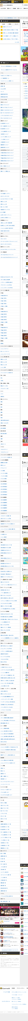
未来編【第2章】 (4, 316)
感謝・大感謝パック (4, 776)
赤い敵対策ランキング (5, 123)
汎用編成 (14, 8)
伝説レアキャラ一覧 (4, 805)
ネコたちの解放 (4, 478)
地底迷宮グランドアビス (5, 209)
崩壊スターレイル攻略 (16, 997)
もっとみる (17, 42)
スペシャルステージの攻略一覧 (7, 372)
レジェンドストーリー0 (5, 354)
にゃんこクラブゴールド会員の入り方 (8, 763)
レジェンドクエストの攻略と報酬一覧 (8, 529)
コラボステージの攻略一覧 (6, 515)
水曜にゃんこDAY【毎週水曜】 (7, 222)
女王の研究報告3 (4, 489)
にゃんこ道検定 (4, 537)
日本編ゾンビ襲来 (4, 306)
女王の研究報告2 (4, 486)
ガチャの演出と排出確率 (5, 279)
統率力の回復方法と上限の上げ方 (7, 598)
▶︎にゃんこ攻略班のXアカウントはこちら (9, 69)
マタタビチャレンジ (4, 452)
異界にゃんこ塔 (4, 204)
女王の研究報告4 (4, 492)
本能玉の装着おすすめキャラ (6, 558)
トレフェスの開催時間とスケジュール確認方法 (9, 638)
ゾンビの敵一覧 (4, 877)
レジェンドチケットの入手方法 (7, 287)
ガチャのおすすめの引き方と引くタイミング (9, 257)
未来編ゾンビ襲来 (4, 322)
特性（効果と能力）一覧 (5, 901)
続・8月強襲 (3, 212)
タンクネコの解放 (4, 473)
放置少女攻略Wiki (15, 1007)
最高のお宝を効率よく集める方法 (7, 635)
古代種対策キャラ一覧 (5, 845)
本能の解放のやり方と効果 (6, 547)
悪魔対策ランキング (4, 144)
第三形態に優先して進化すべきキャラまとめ (9, 619)
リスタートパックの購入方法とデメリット (9, 584)
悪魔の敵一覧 (3, 882)
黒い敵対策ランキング (5, 128)
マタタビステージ (4, 449)
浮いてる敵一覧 (4, 864)
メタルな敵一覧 (4, 866)
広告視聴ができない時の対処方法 (7, 704)
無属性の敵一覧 (4, 856)
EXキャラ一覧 (3, 816)
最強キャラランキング (7, 26)
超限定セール (3, 773)
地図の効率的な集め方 (5, 420)
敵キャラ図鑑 (3, 853)
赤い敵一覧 (3, 858)
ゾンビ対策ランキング (5, 139)
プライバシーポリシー (21, 988)
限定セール (3, 770)
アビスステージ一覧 (4, 388)
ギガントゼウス (4, 238)
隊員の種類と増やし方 (5, 723)
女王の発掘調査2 (4, 502)
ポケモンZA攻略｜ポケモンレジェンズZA (19, 992)
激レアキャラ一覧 (4, 810)
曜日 (1, 407)
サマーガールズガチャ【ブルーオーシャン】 (9, 241)
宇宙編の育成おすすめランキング (7, 158)
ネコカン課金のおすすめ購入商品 (7, 760)
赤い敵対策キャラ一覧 (5, 826)
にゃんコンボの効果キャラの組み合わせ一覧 (9, 747)
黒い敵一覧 (3, 861)
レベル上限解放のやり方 (5, 622)
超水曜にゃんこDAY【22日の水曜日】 (8, 225)
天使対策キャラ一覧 (4, 842)
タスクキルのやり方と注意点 (6, 603)
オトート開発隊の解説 (5, 728)
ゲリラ (2, 393)
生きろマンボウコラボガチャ (6, 244)
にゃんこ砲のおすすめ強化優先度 (7, 733)
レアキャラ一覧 (4, 813)
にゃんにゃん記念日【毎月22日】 (7, 228)
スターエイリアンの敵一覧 (6, 874)
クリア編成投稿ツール (5, 78)
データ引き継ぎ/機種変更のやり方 (7, 696)
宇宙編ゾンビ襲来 (4, 338)
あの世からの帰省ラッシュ (6, 217)
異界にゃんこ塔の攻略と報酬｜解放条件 (10, 33)
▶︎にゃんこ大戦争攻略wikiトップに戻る (8, 66)
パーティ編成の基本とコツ (6, 592)
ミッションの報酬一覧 (5, 672)
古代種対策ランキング (5, 142)
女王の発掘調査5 (4, 510)
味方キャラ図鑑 (4, 802)
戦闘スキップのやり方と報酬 (6, 606)
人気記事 (3, 24)
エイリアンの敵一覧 (4, 872)
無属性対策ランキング (5, 147)
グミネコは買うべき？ (5, 792)
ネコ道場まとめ (4, 534)
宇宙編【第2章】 (4, 332)
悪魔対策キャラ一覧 (4, 848)
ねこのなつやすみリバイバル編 (7, 198)
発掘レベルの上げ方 (4, 423)
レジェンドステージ (4, 348)
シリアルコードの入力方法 (6, 709)
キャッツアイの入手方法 (5, 656)
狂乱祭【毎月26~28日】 (5, 230)
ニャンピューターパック (5, 784)
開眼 (1, 412)
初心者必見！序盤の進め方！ (6, 574)
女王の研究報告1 (4, 483)
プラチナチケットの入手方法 (6, 285)
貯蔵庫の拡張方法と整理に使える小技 (8, 677)
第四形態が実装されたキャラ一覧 (7, 566)
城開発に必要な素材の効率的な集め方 (8, 739)
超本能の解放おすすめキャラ (6, 553)
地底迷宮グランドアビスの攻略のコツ (8, 523)
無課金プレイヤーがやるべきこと (7, 576)
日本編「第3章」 (4, 303)
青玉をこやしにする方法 (5, 630)
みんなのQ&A (3, 8)
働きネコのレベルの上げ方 (6, 595)
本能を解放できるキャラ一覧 (6, 545)
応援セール (3, 768)
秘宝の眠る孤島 (4, 433)
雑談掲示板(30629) (4, 94)
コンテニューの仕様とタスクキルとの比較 (9, 600)
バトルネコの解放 (4, 476)
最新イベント (19, 8)
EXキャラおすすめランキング (6, 118)
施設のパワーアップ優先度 (6, 627)
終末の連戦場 (3, 428)
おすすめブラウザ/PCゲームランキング (10, 950)
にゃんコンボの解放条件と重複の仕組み (8, 749)
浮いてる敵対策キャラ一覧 (6, 832)
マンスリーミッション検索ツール (7, 80)
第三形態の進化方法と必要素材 (7, 616)
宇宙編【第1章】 (4, 330)
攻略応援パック (4, 779)
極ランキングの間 (4, 206)
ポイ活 (9, 1)
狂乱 (1, 378)
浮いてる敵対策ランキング (6, 126)
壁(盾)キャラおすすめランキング (7, 110)
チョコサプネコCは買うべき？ (6, 794)
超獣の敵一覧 (3, 885)
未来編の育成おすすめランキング (7, 155)
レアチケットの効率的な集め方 (7, 282)
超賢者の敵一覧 (4, 890)
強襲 (1, 438)
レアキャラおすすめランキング (7, 115)
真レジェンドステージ (5, 351)
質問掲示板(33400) (4, 96)
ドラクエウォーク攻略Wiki (16, 999)
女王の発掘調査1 (4, 499)
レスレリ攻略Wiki (15, 1008)
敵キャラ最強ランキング (5, 166)
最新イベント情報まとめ (5, 171)
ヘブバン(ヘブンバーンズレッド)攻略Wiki (19, 1004)
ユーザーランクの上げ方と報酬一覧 (7, 669)
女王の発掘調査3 (4, 505)
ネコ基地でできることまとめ (6, 667)
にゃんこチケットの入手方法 (6, 648)
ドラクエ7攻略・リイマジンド (17, 994)
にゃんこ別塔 (3, 367)
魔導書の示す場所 (4, 462)
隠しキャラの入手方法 (5, 624)
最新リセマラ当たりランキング (7, 107)
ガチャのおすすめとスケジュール (7, 254)
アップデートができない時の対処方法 (8, 701)
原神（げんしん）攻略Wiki (16, 1001)
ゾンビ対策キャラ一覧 (5, 840)
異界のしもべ (3, 465)
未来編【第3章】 (4, 319)
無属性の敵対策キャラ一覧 (6, 824)
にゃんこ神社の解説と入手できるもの (8, 720)
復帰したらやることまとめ (6, 693)
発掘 (1, 417)
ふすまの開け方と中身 (5, 685)
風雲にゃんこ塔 (4, 201)
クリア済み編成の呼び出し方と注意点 (8, 608)
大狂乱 (2, 380)
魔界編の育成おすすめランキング (7, 160)
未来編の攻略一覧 (4, 311)
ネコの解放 (3, 470)
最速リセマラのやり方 (5, 582)
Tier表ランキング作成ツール (6, 75)
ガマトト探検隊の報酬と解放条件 (7, 717)
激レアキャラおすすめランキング (7, 112)
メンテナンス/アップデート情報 (7, 699)
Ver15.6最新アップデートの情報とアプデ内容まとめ (11, 36)
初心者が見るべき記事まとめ (6, 571)
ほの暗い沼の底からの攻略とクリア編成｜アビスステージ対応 (11, 29)
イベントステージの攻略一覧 (6, 457)
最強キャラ (9, 8)
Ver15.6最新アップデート (5, 193)
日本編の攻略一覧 (4, 295)
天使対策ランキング (4, 134)
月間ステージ (3, 444)
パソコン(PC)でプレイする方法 (7, 707)
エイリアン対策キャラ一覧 (6, 837)
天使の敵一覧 (3, 869)
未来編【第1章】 (4, 314)
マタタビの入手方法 (4, 659)
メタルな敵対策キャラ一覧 (6, 834)
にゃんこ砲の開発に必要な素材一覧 (7, 736)
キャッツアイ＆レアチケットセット (7, 781)
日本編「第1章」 (4, 298)
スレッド (16, 24)
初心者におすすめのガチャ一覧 (7, 277)
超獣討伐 (2, 396)
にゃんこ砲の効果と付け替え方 (7, 731)
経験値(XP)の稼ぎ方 (4, 653)
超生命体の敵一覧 (4, 888)
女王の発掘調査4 (4, 507)
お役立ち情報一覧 (4, 691)
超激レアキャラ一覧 (4, 808)
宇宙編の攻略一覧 (4, 327)
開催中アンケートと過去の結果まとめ (8, 755)
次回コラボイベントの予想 (6, 518)
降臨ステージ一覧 (4, 385)
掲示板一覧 (3, 86)
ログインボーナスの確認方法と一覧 (7, 675)
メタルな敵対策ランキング (6, 131)
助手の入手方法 (4, 741)
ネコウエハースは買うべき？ (6, 789)
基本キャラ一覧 (4, 818)
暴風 (1, 401)
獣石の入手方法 (4, 662)
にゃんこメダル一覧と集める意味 (7, 683)
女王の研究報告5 (4, 494)
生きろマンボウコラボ (5, 196)
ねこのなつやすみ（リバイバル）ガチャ (8, 249)
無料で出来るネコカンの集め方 (7, 645)
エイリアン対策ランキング (6, 136)
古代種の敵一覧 (4, 880)
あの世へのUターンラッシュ (6, 214)
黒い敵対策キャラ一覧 (5, 829)
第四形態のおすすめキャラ (6, 563)
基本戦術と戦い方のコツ (5, 590)
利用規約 (13, 988)
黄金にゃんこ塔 (4, 364)
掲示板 (10, 24)
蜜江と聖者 (26, 33)
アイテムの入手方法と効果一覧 (7, 896)
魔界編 (2, 343)
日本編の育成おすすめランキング (7, 152)
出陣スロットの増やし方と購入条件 (7, 680)
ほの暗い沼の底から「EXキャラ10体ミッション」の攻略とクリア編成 (11, 39)
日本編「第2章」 (4, 300)
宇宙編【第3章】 (4, 335)
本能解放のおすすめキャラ (6, 550)
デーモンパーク (4, 468)
